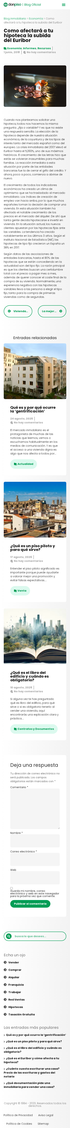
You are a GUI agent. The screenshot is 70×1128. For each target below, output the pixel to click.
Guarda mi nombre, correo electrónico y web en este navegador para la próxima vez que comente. (34, 893)
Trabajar (14, 992)
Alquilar (13, 977)
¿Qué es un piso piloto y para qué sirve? (32, 547)
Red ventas (16, 999)
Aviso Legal (45, 1115)
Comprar (14, 970)
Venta (22, 591)
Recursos (44, 48)
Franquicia (16, 985)
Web (13, 870)
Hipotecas (15, 1007)
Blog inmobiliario (15, 18)
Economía (36, 18)
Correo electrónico (23, 851)
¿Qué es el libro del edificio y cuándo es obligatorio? (29, 676)
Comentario (19, 787)
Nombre (16, 833)
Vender (13, 962)
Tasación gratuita (21, 1014)
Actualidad (25, 464)
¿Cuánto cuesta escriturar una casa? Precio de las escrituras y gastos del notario (31, 1072)
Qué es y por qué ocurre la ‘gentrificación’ (33, 409)
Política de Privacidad (18, 1115)
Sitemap (43, 1124)
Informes (29, 48)
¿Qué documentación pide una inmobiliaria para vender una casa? (29, 1085)
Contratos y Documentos (36, 729)
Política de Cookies (19, 1124)
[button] (63, 4)
